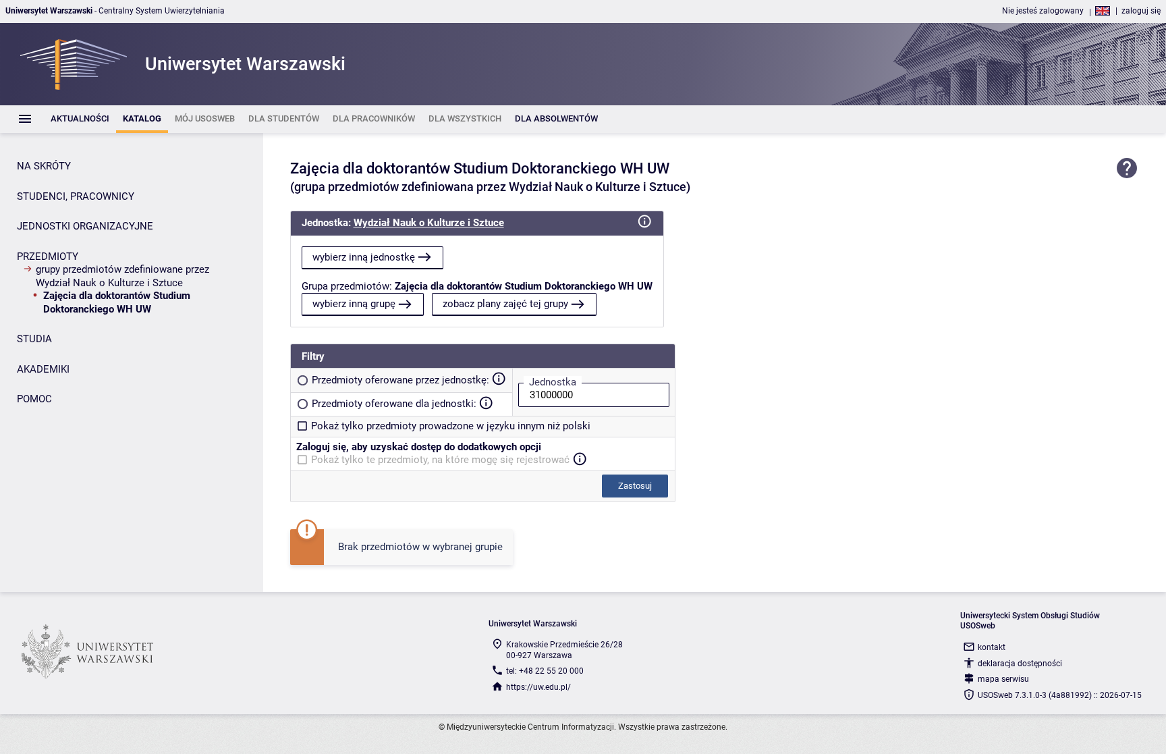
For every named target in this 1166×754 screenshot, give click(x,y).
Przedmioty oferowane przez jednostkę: (400, 380)
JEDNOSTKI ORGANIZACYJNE (85, 226)
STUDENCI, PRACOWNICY (75, 196)
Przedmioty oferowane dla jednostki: (394, 404)
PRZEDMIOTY (47, 256)
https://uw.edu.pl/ (538, 687)
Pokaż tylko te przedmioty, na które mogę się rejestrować (440, 460)
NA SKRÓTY (44, 166)
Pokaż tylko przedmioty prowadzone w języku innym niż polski (450, 426)
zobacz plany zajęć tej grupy (505, 304)
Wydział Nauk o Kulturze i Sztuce (429, 223)
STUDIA (34, 339)
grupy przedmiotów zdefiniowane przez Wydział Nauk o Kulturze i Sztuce (122, 276)
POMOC (34, 399)
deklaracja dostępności (1020, 663)
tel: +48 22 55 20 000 (545, 671)
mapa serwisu (1003, 679)
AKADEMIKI (43, 369)
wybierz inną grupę (353, 304)
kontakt (991, 647)
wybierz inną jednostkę (363, 257)
